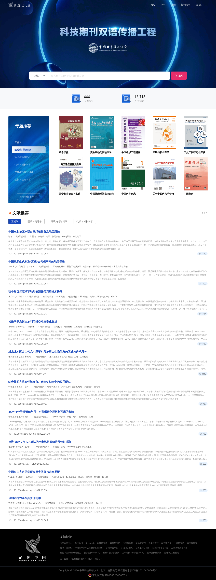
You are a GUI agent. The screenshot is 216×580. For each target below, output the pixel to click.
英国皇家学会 (112, 548)
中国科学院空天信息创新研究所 (89, 548)
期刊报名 (186, 4)
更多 (203, 213)
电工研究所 (166, 543)
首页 (153, 4)
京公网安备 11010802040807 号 (110, 575)
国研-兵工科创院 (171, 552)
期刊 (163, 4)
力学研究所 (179, 543)
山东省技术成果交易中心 (133, 552)
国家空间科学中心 (92, 552)
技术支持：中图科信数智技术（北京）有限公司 (81, 558)
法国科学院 (128, 543)
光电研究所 (153, 543)
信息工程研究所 (143, 548)
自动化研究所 (127, 548)
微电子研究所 (66, 548)
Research (90, 543)
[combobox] (38, 75)
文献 (173, 4)
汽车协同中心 (66, 543)
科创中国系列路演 (111, 552)
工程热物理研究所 (179, 548)
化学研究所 (141, 543)
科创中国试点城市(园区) (71, 552)
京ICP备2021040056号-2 (143, 570)
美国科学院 (192, 543)
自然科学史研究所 (160, 548)
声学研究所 (115, 543)
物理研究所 (102, 543)
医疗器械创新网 (154, 552)
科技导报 (79, 543)
